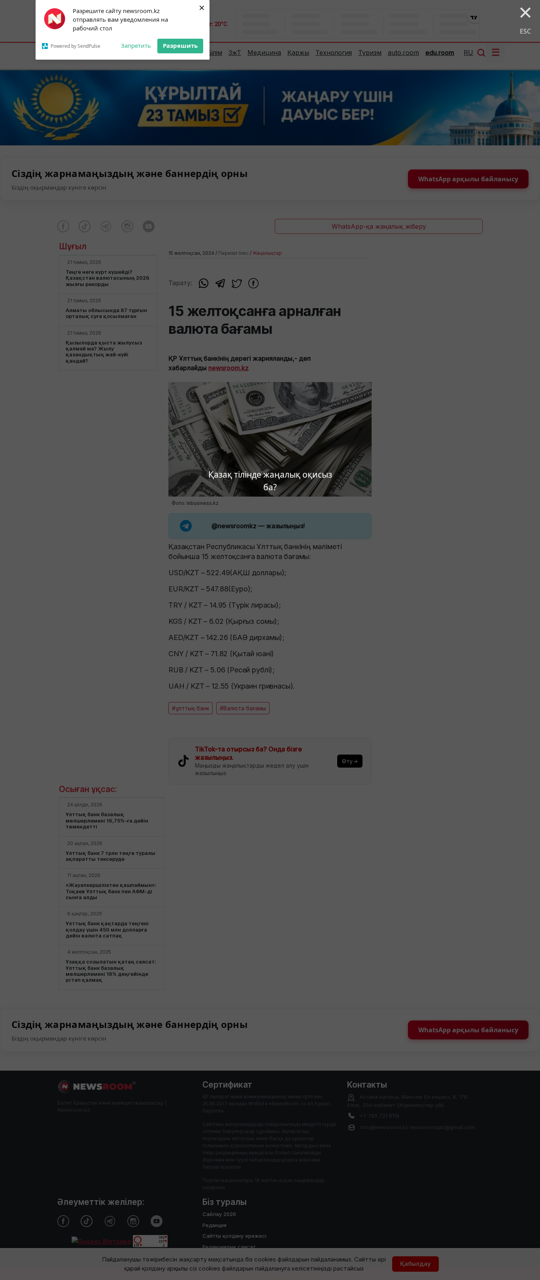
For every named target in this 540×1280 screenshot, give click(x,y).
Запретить (136, 45)
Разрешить (180, 45)
